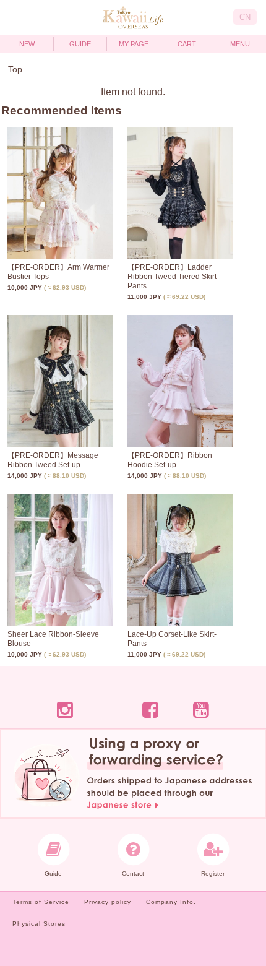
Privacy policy (107, 902)
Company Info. (171, 902)
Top (15, 69)
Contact (133, 873)
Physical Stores (39, 923)
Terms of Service (40, 902)
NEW (27, 44)
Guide (53, 873)
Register (213, 873)
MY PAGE (133, 44)
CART (187, 44)
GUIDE (80, 44)
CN (245, 17)
